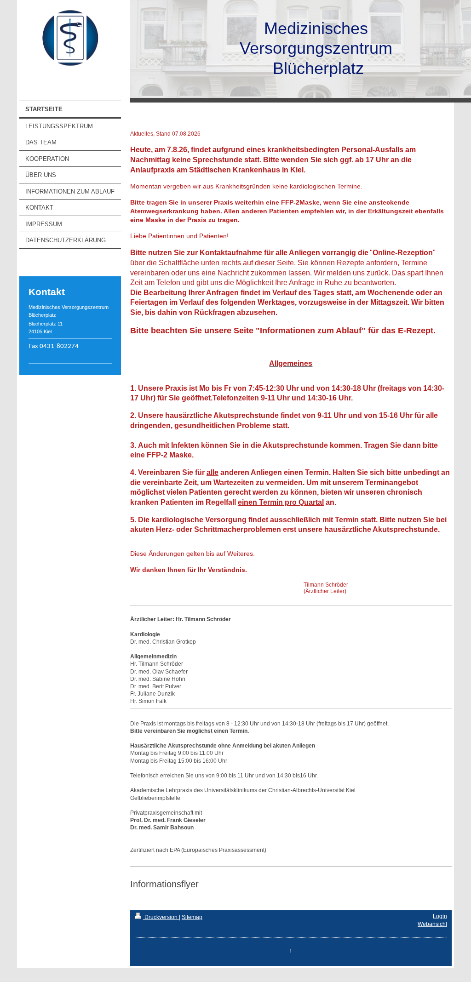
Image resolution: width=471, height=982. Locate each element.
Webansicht (432, 924)
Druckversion (161, 917)
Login (440, 916)
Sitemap (192, 917)
